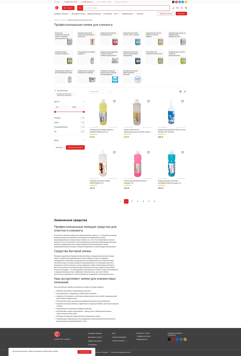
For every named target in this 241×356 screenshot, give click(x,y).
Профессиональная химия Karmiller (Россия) (130, 72)
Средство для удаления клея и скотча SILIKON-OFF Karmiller (171, 131)
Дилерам (181, 13)
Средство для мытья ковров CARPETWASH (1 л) (100, 182)
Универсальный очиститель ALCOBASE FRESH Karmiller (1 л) (169, 182)
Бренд (56, 140)
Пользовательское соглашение (98, 352)
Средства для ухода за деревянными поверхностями (177, 35)
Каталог (70, 8)
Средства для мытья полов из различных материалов (130, 53)
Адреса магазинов (94, 14)
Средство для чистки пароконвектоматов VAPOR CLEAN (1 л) (137, 131)
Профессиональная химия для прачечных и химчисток (86, 35)
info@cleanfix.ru (87, 2)
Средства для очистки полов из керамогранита (177, 53)
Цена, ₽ (57, 102)
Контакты (140, 14)
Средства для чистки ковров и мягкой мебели (153, 35)
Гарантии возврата (119, 337)
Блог (116, 14)
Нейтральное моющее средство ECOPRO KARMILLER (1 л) (101, 131)
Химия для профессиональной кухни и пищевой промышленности (62, 35)
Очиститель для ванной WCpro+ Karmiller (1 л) (135, 182)
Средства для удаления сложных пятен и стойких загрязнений (109, 53)
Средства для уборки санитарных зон (108, 34)
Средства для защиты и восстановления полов (63, 72)
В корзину (107, 141)
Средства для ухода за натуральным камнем (86, 72)
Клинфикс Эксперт (61, 14)
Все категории (62, 91)
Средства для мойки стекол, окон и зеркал (131, 34)
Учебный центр (127, 14)
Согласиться (84, 352)
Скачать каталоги (121, 2)
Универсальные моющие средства (61, 53)
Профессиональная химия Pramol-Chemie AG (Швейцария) (108, 72)
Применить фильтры (75, 147)
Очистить (59, 147)
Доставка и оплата (78, 14)
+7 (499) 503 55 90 (71, 2)
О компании (107, 14)
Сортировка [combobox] (94, 91)
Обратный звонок (166, 14)
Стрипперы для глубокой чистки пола (154, 53)
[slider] (55, 112)
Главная (56, 20)
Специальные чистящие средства (86, 53)
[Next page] (154, 201)
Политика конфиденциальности (121, 352)
